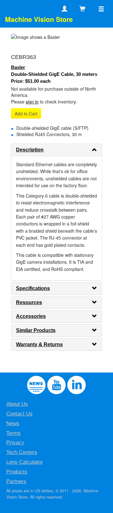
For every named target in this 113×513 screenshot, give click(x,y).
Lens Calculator (24, 462)
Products (16, 472)
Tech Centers (21, 452)
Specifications (33, 288)
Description (30, 149)
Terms (13, 433)
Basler (18, 67)
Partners (16, 481)
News (12, 423)
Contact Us (19, 414)
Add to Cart (26, 113)
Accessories (31, 316)
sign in (32, 101)
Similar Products (36, 330)
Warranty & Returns (39, 344)
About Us (17, 404)
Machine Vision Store (39, 19)
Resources (29, 302)
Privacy (15, 443)
